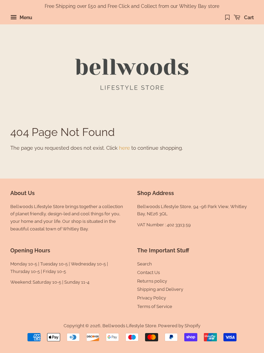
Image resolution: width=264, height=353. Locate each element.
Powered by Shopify (179, 325)
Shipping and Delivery (160, 289)
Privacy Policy (151, 297)
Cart (248, 17)
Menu (25, 17)
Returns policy (152, 281)
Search (144, 263)
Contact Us (148, 272)
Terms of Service (154, 306)
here (124, 148)
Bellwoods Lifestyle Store (129, 325)
